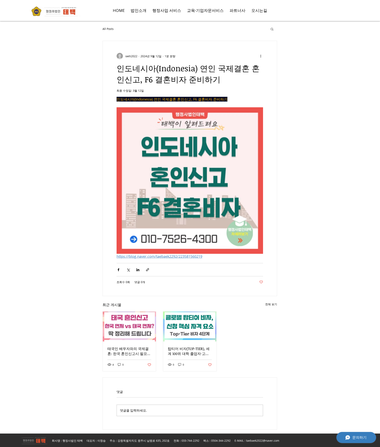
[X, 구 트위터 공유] (128, 270)
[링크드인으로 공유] (138, 270)
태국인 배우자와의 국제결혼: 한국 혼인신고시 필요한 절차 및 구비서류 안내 (129, 351)
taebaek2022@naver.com (262, 440)
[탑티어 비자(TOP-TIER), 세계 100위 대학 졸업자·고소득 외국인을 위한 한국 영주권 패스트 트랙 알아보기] (189, 326)
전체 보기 (271, 304)
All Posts (108, 29)
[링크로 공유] (147, 270)
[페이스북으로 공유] (118, 270)
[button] (272, 28)
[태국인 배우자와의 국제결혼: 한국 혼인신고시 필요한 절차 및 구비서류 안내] (129, 326)
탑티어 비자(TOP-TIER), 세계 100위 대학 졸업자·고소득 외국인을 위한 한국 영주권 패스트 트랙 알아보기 (189, 351)
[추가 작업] (260, 56)
